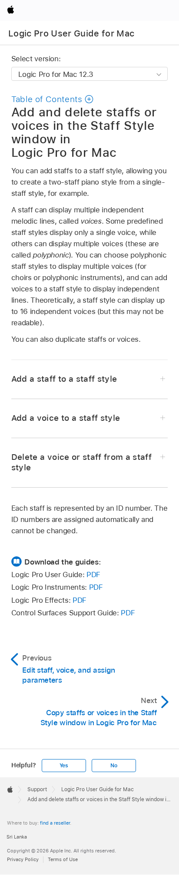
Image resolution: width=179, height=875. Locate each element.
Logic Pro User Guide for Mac (71, 33)
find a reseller (55, 823)
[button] (52, 99)
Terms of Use (63, 859)
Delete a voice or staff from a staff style (81, 462)
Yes (64, 766)
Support (37, 789)
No (113, 766)
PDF (93, 574)
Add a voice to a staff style (65, 418)
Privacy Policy (23, 859)
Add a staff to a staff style (64, 379)
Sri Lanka (17, 837)
